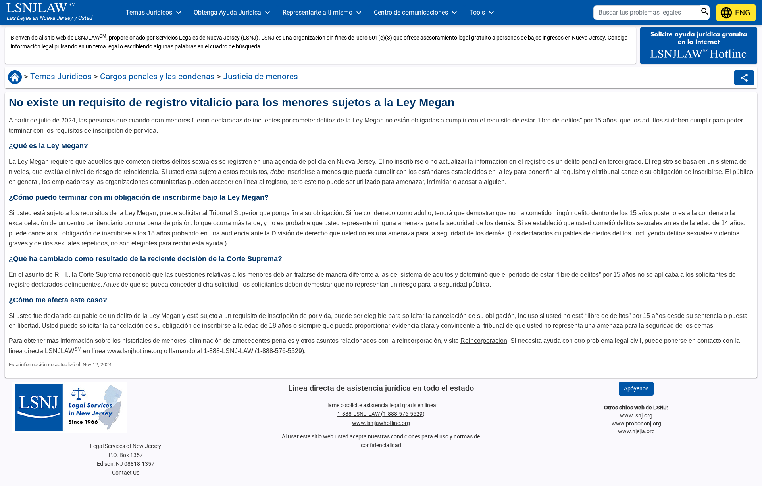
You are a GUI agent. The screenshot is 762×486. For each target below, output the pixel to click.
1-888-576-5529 (403, 414)
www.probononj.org (636, 423)
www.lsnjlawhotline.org (381, 423)
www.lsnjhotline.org (134, 351)
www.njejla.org (636, 431)
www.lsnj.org (636, 415)
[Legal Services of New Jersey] (126, 407)
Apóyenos (636, 388)
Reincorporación (483, 340)
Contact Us (125, 472)
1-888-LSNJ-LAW (359, 414)
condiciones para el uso (419, 436)
